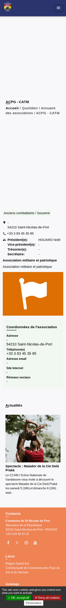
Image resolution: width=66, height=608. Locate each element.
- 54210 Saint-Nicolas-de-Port (28, 225)
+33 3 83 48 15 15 (17, 533)
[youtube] (36, 542)
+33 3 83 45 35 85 (20, 233)
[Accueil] (16, 8)
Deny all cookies (48, 597)
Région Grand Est (17, 563)
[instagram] (27, 542)
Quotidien (30, 108)
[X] (18, 542)
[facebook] (10, 542)
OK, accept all (19, 597)
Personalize (33, 603)
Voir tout (55, 406)
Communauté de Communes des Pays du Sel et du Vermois (33, 570)
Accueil (12, 108)
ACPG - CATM (48, 113)
